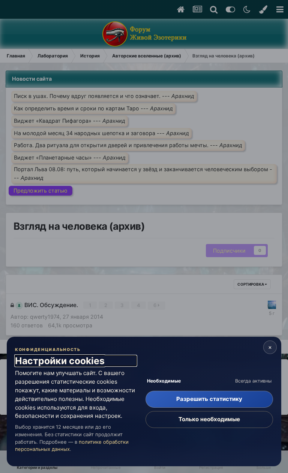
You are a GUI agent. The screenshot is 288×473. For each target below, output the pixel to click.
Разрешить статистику (209, 398)
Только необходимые (209, 419)
